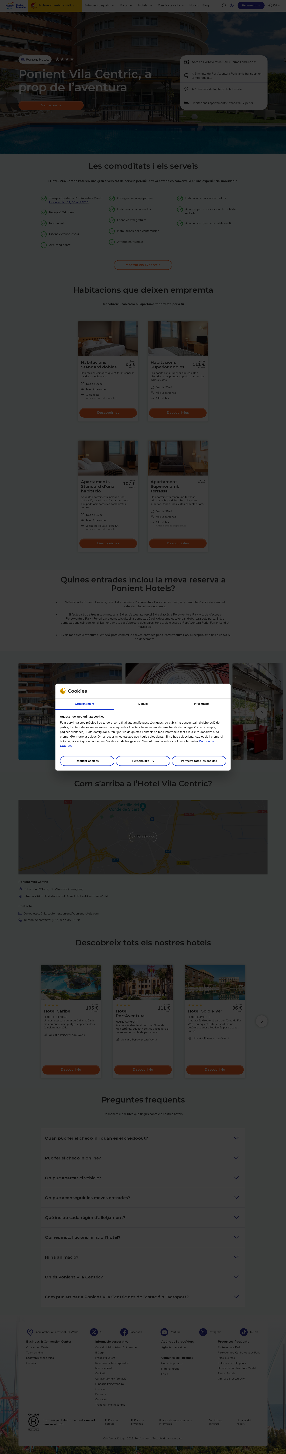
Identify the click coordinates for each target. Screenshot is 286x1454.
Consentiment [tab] (84, 704)
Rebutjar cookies (87, 760)
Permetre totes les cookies (199, 760)
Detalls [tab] (143, 704)
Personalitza (140, 760)
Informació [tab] (201, 704)
